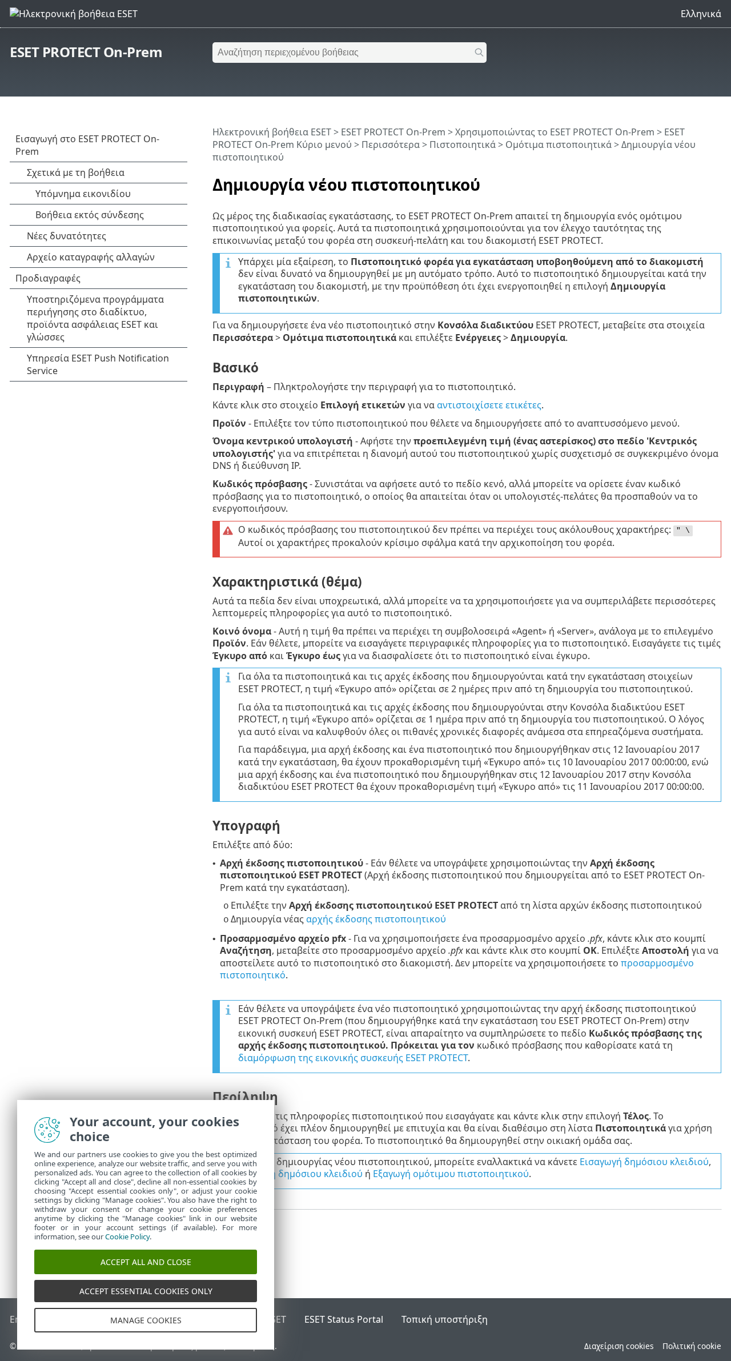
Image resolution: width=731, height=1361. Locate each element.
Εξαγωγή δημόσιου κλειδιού (300, 1173)
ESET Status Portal (343, 1319)
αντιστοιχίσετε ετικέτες (489, 405)
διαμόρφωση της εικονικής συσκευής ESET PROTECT (353, 1057)
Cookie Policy (127, 1236)
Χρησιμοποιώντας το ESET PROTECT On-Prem (554, 132)
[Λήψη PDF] (698, 180)
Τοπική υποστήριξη (444, 1319)
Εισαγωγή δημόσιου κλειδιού (644, 1161)
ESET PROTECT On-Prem (86, 51)
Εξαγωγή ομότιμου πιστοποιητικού (451, 1173)
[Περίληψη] (715, 180)
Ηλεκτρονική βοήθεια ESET (271, 132)
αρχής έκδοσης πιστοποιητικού (376, 919)
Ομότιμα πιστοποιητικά (558, 144)
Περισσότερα (391, 144)
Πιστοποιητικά (462, 144)
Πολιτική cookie (691, 1345)
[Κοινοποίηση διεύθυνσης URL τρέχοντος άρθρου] (680, 180)
